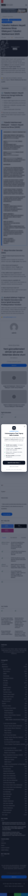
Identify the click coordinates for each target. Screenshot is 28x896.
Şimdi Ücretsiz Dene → (14, 462)
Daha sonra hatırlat (14, 466)
